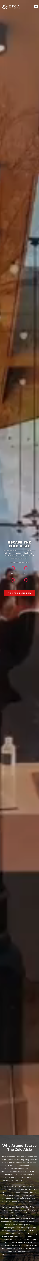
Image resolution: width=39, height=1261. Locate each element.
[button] (36, 6)
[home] (10, 6)
